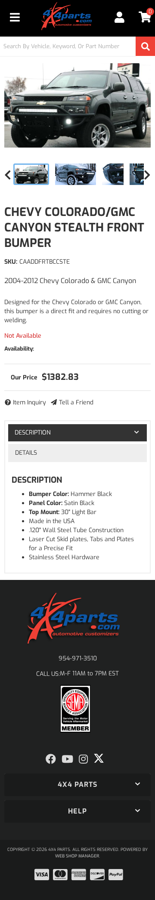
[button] (77, 46)
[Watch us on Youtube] (67, 759)
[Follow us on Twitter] (98, 758)
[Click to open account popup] (119, 17)
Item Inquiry (29, 402)
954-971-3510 (78, 658)
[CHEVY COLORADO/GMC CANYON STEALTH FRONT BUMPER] (77, 105)
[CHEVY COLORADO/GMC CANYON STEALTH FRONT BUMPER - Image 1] (31, 174)
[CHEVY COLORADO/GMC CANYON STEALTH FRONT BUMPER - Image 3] (113, 174)
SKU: (10, 262)
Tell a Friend (76, 402)
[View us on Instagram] (83, 759)
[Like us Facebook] (51, 759)
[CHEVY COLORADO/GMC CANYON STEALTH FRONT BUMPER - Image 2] (75, 174)
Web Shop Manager (77, 856)
